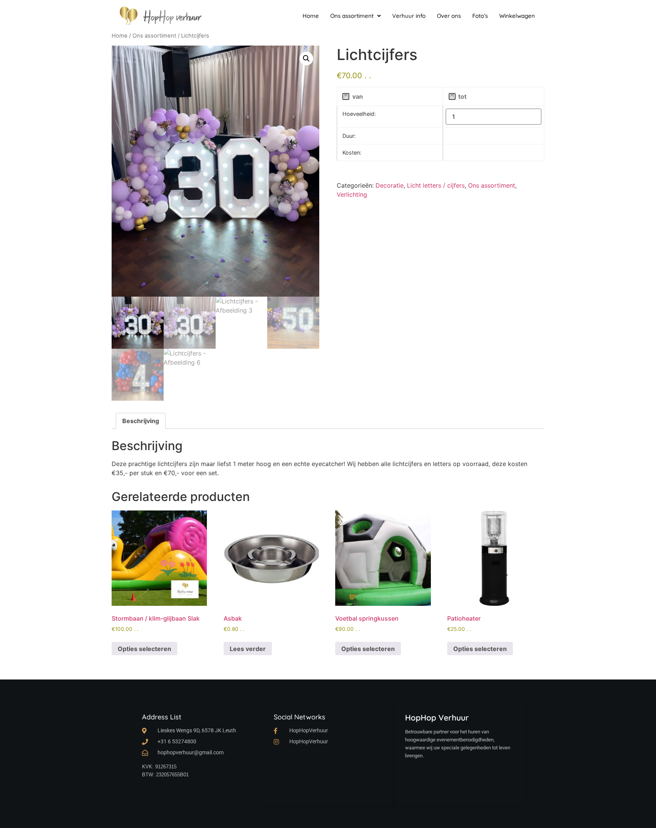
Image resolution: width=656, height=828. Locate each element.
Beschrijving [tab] (140, 421)
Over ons (449, 15)
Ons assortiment (352, 15)
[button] (355, 15)
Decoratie (389, 185)
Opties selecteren (144, 649)
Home (311, 15)
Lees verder (248, 649)
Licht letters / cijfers (436, 185)
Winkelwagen (517, 15)
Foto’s (480, 15)
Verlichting (352, 194)
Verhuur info (409, 15)
